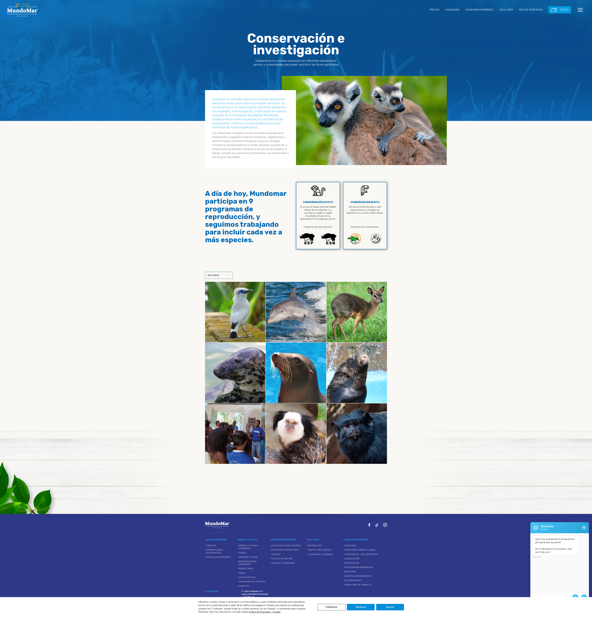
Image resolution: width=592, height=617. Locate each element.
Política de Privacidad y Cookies (264, 612)
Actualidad (211, 591)
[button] (580, 9)
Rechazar (361, 607)
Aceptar (390, 607)
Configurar (331, 607)
